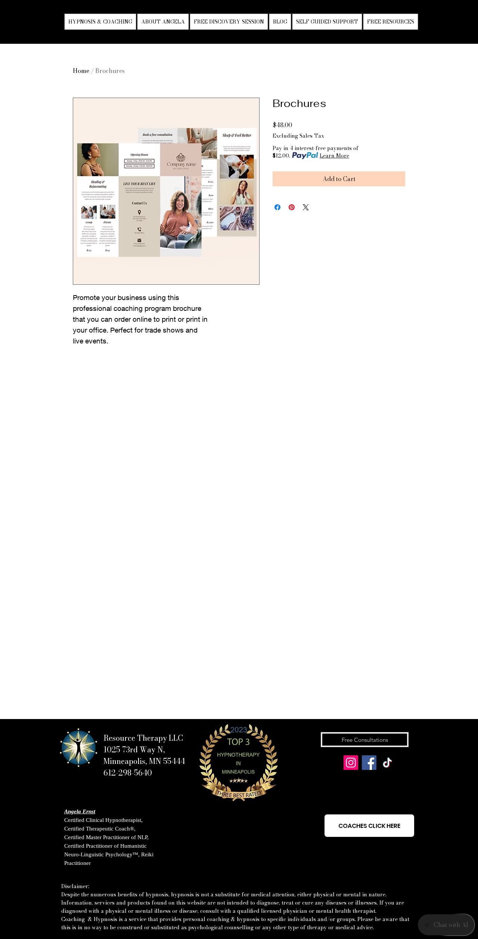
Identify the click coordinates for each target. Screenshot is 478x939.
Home (81, 70)
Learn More (334, 155)
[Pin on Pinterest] (291, 207)
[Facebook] (369, 762)
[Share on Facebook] (277, 207)
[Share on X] (305, 207)
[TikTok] (387, 762)
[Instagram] (351, 762)
